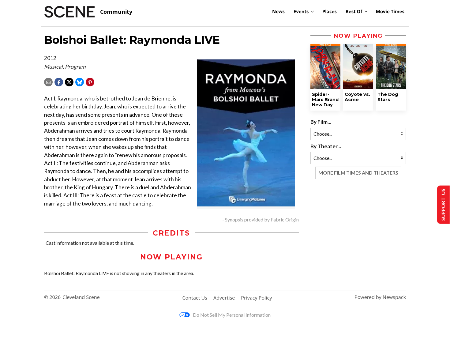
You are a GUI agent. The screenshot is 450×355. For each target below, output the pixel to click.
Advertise (224, 297)
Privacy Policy (256, 297)
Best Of (354, 12)
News (278, 12)
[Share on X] (69, 81)
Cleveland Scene (81, 297)
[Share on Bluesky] (79, 81)
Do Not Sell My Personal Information (232, 315)
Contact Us (194, 297)
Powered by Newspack (380, 297)
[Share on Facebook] (58, 81)
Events (301, 12)
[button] (90, 81)
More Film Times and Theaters (358, 173)
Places (329, 12)
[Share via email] (48, 81)
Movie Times (390, 12)
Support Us (443, 205)
